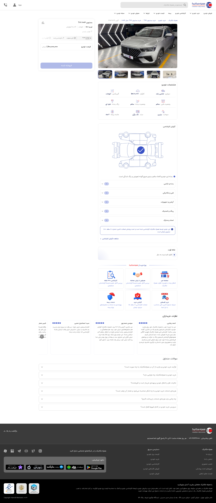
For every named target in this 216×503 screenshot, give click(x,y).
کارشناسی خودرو (180, 13)
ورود (19, 5)
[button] (137, 46)
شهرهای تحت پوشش (204, 469)
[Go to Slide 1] (105, 74)
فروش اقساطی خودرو (151, 469)
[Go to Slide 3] (137, 74)
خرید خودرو (155, 459)
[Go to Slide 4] (153, 74)
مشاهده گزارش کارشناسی (110, 239)
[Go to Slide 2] (121, 74)
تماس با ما (208, 459)
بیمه (169, 13)
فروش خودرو (208, 13)
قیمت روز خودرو (153, 454)
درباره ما (209, 454)
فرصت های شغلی (205, 474)
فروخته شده (66, 65)
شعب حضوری (207, 464)
